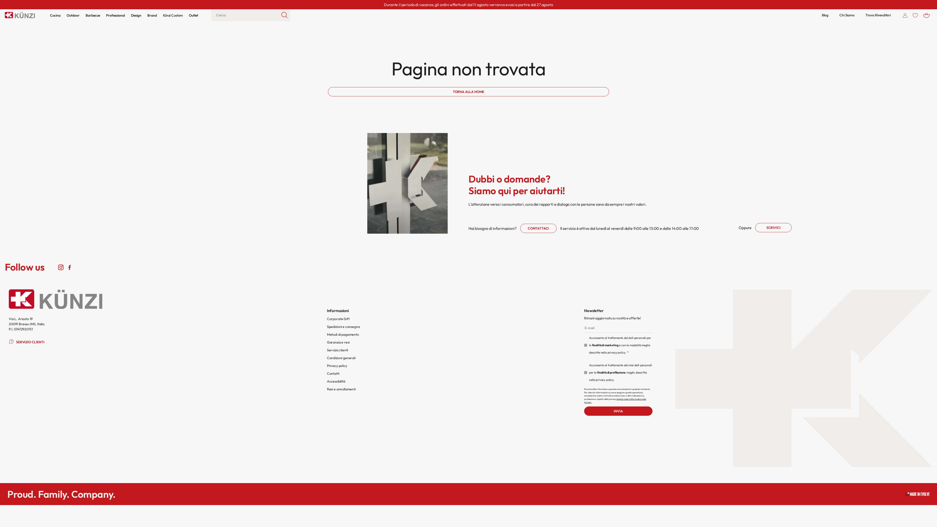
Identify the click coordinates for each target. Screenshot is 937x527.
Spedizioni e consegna (343, 326)
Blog (825, 15)
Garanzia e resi (338, 342)
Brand (152, 15)
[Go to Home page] (20, 15)
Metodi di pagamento (343, 334)
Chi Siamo (847, 15)
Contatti (333, 373)
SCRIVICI (773, 227)
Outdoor (73, 15)
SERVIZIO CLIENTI (30, 342)
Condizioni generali (341, 358)
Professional (115, 15)
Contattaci (538, 228)
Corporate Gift (338, 319)
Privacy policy (337, 366)
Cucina (55, 15)
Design (136, 15)
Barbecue (93, 15)
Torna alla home (468, 92)
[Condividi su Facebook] (69, 267)
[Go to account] (905, 15)
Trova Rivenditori (878, 15)
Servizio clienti (337, 350)
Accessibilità (336, 381)
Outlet (193, 15)
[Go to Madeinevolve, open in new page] (917, 494)
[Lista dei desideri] (915, 15)
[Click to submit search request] (284, 15)
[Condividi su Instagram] (61, 267)
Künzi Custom (173, 15)
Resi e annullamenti (341, 389)
